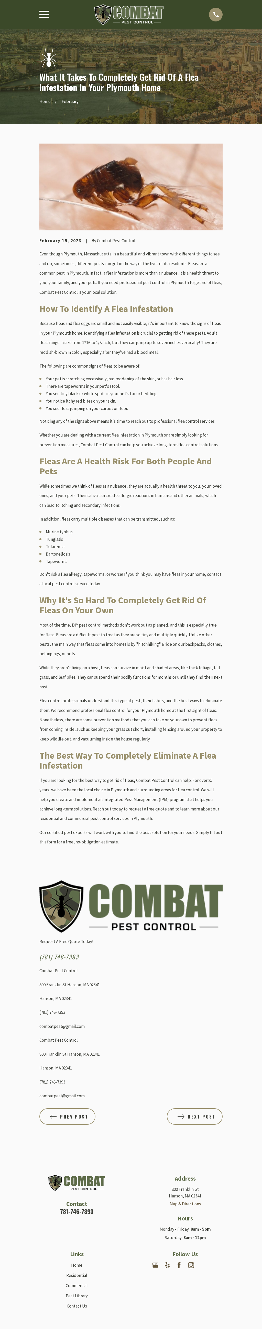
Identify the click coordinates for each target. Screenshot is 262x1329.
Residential (76, 1275)
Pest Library (77, 1296)
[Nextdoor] (203, 1265)
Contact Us (77, 1306)
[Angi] (215, 1265)
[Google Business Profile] (155, 1265)
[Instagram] (191, 1265)
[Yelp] (167, 1265)
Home (76, 1265)
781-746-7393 (76, 1211)
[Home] (128, 14)
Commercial (77, 1285)
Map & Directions (185, 1204)
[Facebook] (179, 1265)
